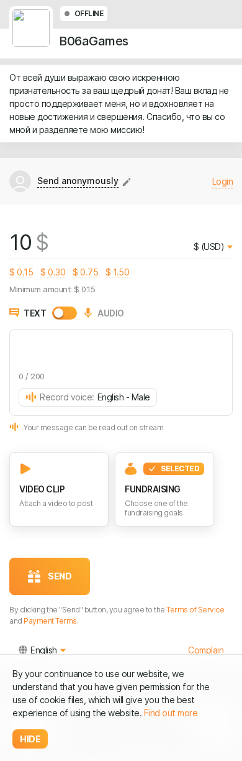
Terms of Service (195, 609)
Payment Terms (50, 620)
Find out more (171, 713)
